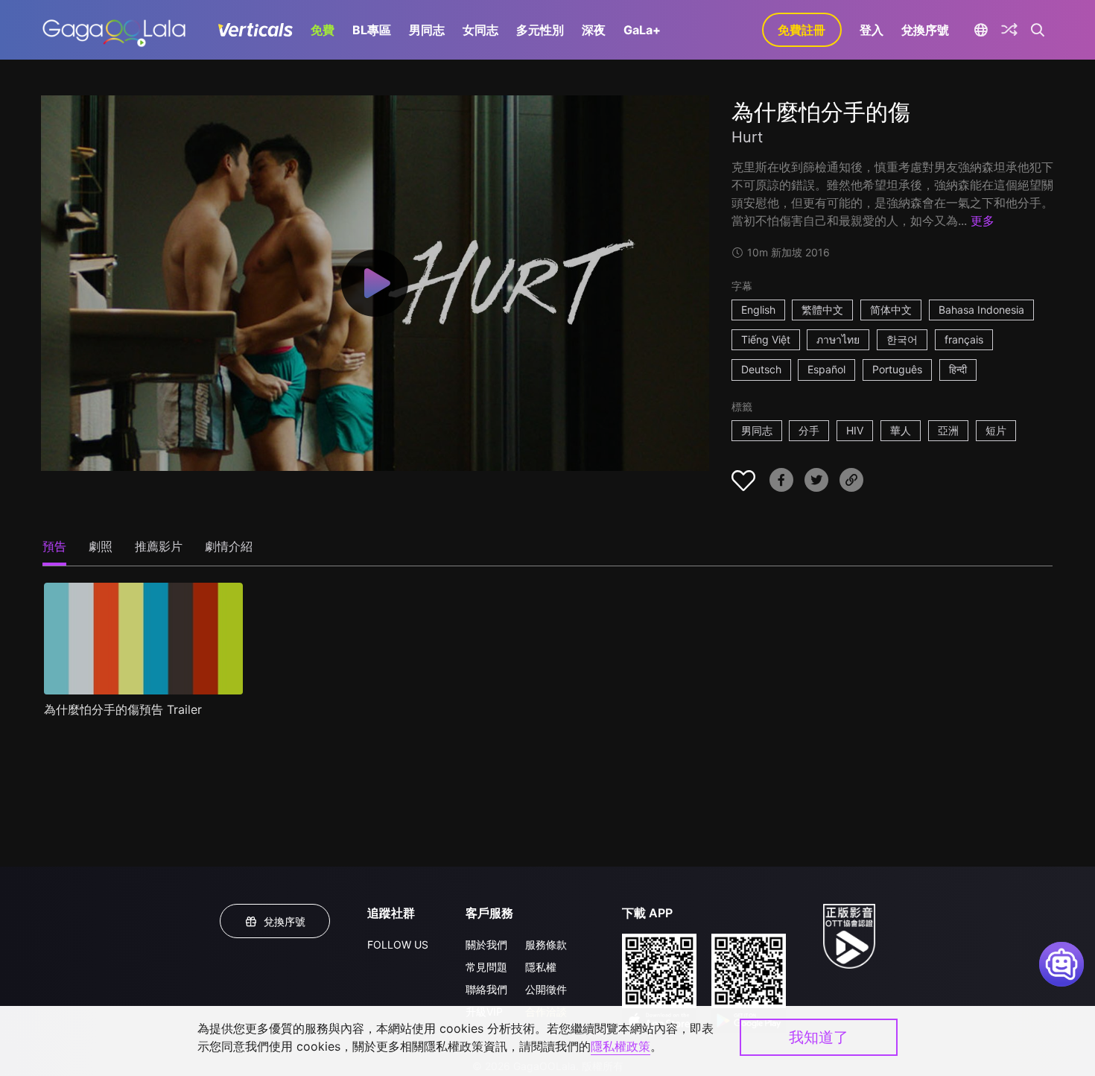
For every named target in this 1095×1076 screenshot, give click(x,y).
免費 (322, 29)
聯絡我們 (486, 989)
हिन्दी (958, 369)
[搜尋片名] (1038, 29)
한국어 (902, 339)
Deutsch (761, 369)
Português (897, 369)
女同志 (480, 29)
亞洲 (948, 430)
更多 (982, 220)
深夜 (594, 29)
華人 (900, 430)
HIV (854, 430)
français (964, 339)
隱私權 (540, 967)
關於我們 (486, 944)
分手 (809, 430)
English (758, 309)
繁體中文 (822, 309)
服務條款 (546, 944)
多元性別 (540, 29)
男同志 (427, 29)
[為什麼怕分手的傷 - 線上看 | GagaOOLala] (113, 30)
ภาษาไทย (838, 339)
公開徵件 (546, 989)
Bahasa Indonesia (981, 309)
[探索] (1009, 30)
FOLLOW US (397, 944)
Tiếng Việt (765, 339)
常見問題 (486, 967)
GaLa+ (642, 29)
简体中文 (891, 309)
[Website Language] (981, 29)
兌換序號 (925, 29)
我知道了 (818, 1037)
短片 (996, 430)
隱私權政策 (620, 1046)
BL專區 (371, 29)
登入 (871, 29)
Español (826, 369)
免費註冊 (801, 29)
